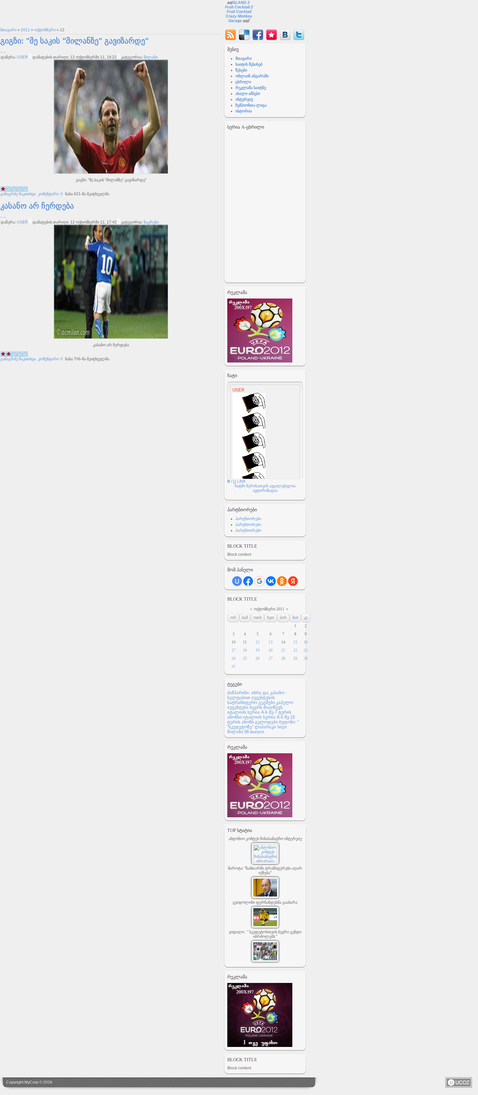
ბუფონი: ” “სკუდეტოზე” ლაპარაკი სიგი (263, 724)
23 (306, 650)
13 (270, 642)
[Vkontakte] (285, 35)
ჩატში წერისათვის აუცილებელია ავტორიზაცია (265, 488)
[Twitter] (299, 35)
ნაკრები (151, 222)
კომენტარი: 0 (50, 194)
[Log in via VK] (271, 581)
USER (22, 57)
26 (257, 658)
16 (306, 642)
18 (245, 650)
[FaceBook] (258, 35)
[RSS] (230, 35)
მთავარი (8, 30)
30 (306, 658)
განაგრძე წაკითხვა (18, 194)
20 (270, 650)
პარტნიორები (248, 518)
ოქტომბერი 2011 (269, 609)
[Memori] (271, 35)
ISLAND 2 (241, 2)
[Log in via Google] (259, 581)
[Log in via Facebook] (248, 581)
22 (295, 650)
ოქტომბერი (45, 30)
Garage (235, 21)
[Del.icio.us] (244, 35)
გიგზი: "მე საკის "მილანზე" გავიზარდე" (74, 40)
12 (257, 642)
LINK (241, 481)
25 (245, 658)
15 (295, 642)
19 (257, 650)
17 (233, 650)
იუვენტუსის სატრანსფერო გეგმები (251, 700)
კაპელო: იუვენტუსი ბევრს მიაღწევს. (260, 705)
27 (270, 658)
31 (233, 666)
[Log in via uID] (237, 581)
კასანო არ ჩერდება (37, 205)
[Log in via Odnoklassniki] (282, 581)
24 (233, 658)
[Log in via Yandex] (293, 581)
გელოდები (266, 721)
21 (283, 650)
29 (295, 658)
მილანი (151, 57)
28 (283, 658)
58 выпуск (254, 731)
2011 (25, 30)
